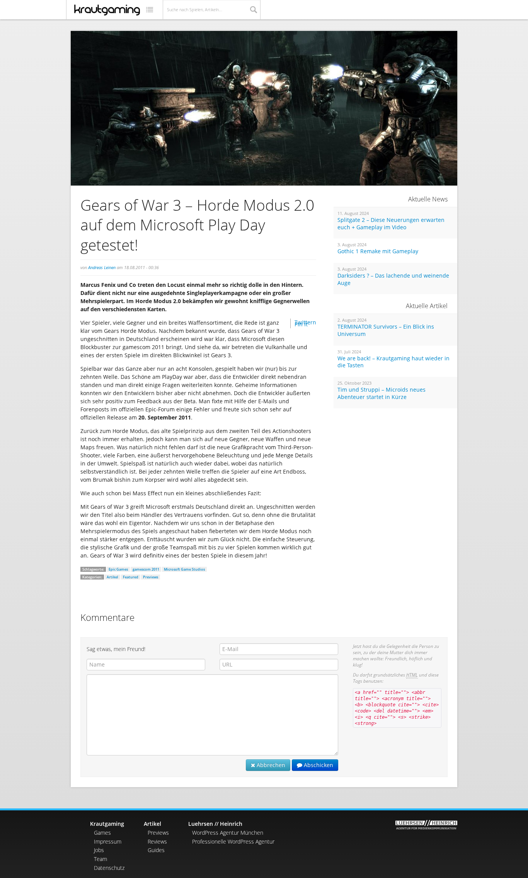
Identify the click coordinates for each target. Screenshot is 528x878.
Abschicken (317, 765)
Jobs (99, 850)
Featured (130, 577)
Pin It (301, 324)
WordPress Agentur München (227, 832)
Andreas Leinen (102, 267)
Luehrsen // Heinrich (215, 823)
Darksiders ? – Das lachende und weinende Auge (393, 279)
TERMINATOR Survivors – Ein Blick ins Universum (385, 330)
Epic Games (118, 569)
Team (100, 859)
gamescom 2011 (146, 569)
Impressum (107, 841)
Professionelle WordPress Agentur (233, 841)
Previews (150, 577)
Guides (156, 850)
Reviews (157, 841)
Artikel (112, 577)
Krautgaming (107, 823)
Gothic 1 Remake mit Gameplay (377, 251)
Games (102, 832)
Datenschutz (109, 867)
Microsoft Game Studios (184, 569)
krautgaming (107, 10)
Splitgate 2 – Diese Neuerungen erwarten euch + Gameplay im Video (391, 224)
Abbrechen (270, 765)
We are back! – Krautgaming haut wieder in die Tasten (393, 362)
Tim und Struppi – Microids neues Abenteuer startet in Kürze (381, 393)
